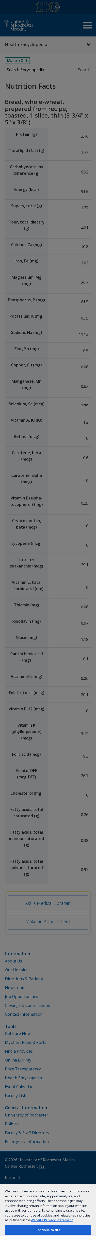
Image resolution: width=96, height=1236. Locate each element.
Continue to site (47, 1230)
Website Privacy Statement (52, 1220)
